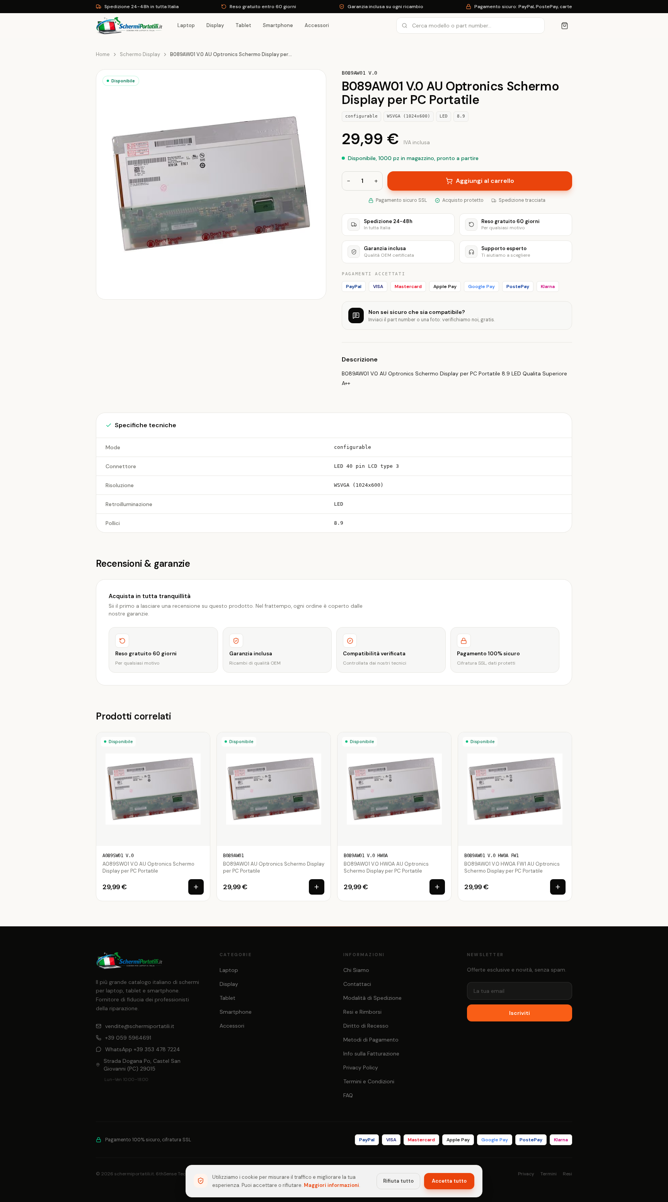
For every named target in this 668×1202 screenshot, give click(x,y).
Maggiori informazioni (331, 1185)
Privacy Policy (360, 1067)
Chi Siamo (356, 970)
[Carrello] (564, 25)
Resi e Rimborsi (362, 1011)
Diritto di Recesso (366, 1025)
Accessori (317, 25)
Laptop (186, 25)
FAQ (348, 1095)
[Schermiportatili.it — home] (129, 25)
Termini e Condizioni (368, 1081)
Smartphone (278, 25)
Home (103, 54)
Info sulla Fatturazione (371, 1053)
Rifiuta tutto (398, 1181)
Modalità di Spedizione (372, 997)
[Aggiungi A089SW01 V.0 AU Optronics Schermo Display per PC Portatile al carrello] (196, 887)
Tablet (243, 25)
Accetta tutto (449, 1181)
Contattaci (357, 983)
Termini (548, 1174)
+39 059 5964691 (128, 1037)
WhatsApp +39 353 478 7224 (142, 1049)
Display (215, 25)
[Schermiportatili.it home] (129, 960)
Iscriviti (519, 1012)
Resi (567, 1174)
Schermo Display (140, 54)
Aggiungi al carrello (485, 181)
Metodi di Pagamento (371, 1039)
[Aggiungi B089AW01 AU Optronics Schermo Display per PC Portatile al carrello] (316, 887)
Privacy (526, 1174)
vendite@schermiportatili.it (139, 1026)
